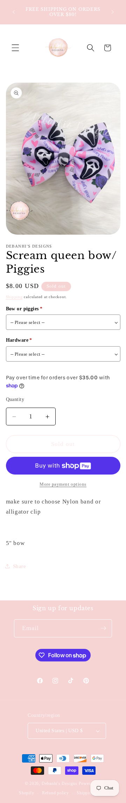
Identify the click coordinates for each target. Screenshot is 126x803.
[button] (15, 47)
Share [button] (19, 566)
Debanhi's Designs (59, 783)
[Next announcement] (112, 12)
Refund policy (55, 792)
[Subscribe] (103, 628)
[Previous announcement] (13, 12)
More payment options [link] (63, 484)
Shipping (14, 297)
